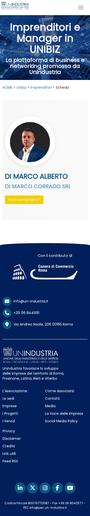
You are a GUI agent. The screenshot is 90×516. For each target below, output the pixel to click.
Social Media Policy (61, 421)
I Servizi (8, 421)
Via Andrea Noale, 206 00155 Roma (42, 324)
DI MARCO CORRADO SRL (38, 186)
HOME (7, 87)
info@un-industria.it (30, 301)
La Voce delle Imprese (64, 413)
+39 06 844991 (25, 312)
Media (50, 405)
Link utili (9, 453)
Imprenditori (41, 87)
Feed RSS (10, 461)
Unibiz (21, 87)
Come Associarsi (59, 390)
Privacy (8, 431)
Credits (8, 446)
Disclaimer (11, 438)
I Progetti (10, 413)
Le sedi (8, 398)
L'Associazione (14, 390)
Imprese (9, 405)
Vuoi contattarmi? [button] (24, 199)
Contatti (52, 398)
